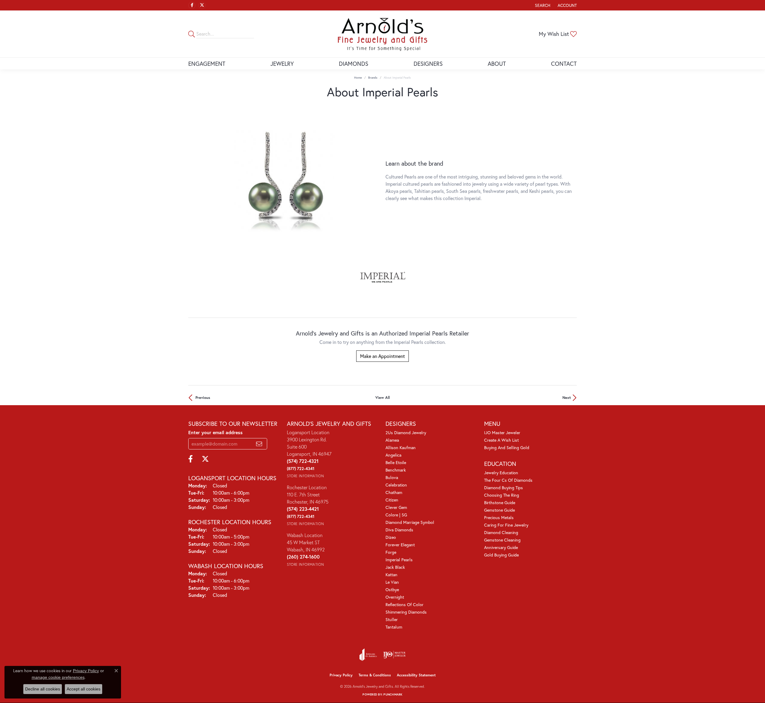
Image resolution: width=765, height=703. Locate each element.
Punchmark (392, 694)
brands (372, 78)
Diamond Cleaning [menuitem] (501, 532)
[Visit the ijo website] (394, 654)
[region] (284, 180)
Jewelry (282, 63)
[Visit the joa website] (368, 654)
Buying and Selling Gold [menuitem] (506, 447)
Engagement (206, 63)
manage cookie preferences (58, 677)
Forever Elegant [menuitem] (400, 545)
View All (382, 397)
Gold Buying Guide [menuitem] (501, 555)
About (497, 63)
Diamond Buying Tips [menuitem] (503, 487)
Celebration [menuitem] (396, 485)
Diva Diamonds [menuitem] (399, 530)
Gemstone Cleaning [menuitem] (502, 540)
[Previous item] (193, 181)
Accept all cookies (83, 689)
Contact (564, 63)
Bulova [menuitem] (391, 477)
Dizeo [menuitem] (390, 537)
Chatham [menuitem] (393, 492)
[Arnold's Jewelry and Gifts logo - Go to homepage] (382, 33)
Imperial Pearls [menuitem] (399, 559)
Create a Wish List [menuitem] (501, 440)
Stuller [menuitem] (391, 619)
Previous (202, 397)
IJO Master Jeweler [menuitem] (502, 432)
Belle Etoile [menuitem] (395, 462)
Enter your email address (215, 432)
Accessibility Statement (416, 675)
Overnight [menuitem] (394, 597)
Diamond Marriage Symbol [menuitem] (409, 522)
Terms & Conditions (375, 675)
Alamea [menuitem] (392, 440)
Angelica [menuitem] (393, 455)
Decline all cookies (42, 689)
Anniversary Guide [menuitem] (501, 547)
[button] (542, 5)
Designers (428, 63)
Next (566, 397)
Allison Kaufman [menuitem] (400, 447)
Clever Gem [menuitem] (396, 507)
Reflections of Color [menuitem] (404, 604)
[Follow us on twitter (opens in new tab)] (202, 5)
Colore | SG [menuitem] (396, 515)
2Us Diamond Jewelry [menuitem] (405, 432)
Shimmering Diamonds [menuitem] (406, 612)
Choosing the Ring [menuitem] (501, 495)
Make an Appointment (382, 356)
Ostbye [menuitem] (392, 589)
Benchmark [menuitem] (395, 470)
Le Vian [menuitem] (392, 582)
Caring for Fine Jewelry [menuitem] (506, 525)
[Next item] (375, 181)
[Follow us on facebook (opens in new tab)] (191, 5)
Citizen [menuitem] (391, 500)
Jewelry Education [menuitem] (501, 472)
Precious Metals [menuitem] (499, 517)
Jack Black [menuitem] (395, 567)
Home (358, 78)
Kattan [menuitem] (391, 574)
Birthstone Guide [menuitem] (499, 502)
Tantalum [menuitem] (393, 627)
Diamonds (353, 63)
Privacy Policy (341, 675)
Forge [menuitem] (390, 552)
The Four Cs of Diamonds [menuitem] (508, 480)
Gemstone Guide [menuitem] (499, 510)
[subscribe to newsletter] (259, 443)
